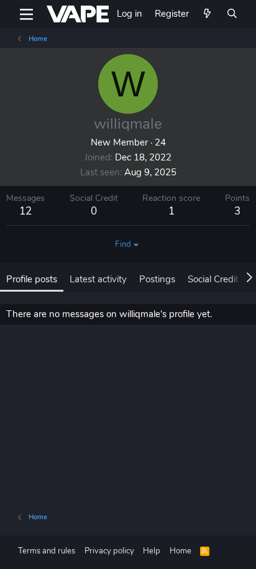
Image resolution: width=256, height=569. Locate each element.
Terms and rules (46, 551)
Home (180, 551)
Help (151, 551)
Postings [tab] (157, 279)
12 (25, 211)
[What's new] (207, 13)
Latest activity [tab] (98, 279)
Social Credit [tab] (213, 279)
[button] (26, 14)
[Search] (232, 13)
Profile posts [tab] (31, 279)
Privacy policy (109, 551)
